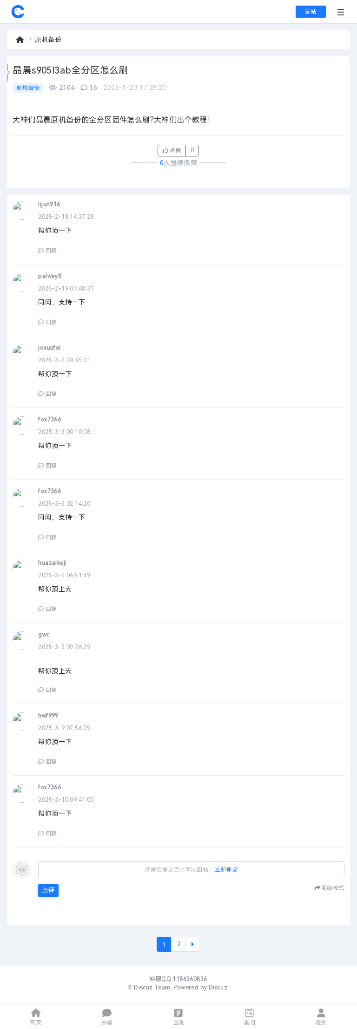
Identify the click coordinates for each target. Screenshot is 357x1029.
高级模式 (332, 888)
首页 (21, 40)
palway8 (49, 276)
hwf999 (48, 715)
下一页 (192, 944)
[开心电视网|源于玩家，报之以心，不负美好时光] (18, 17)
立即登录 (226, 870)
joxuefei (49, 348)
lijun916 (49, 204)
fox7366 (49, 419)
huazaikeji (52, 563)
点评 (48, 890)
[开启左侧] (8, 72)
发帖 (311, 11)
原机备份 (48, 39)
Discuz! (219, 987)
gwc (43, 634)
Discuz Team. (153, 987)
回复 (51, 250)
